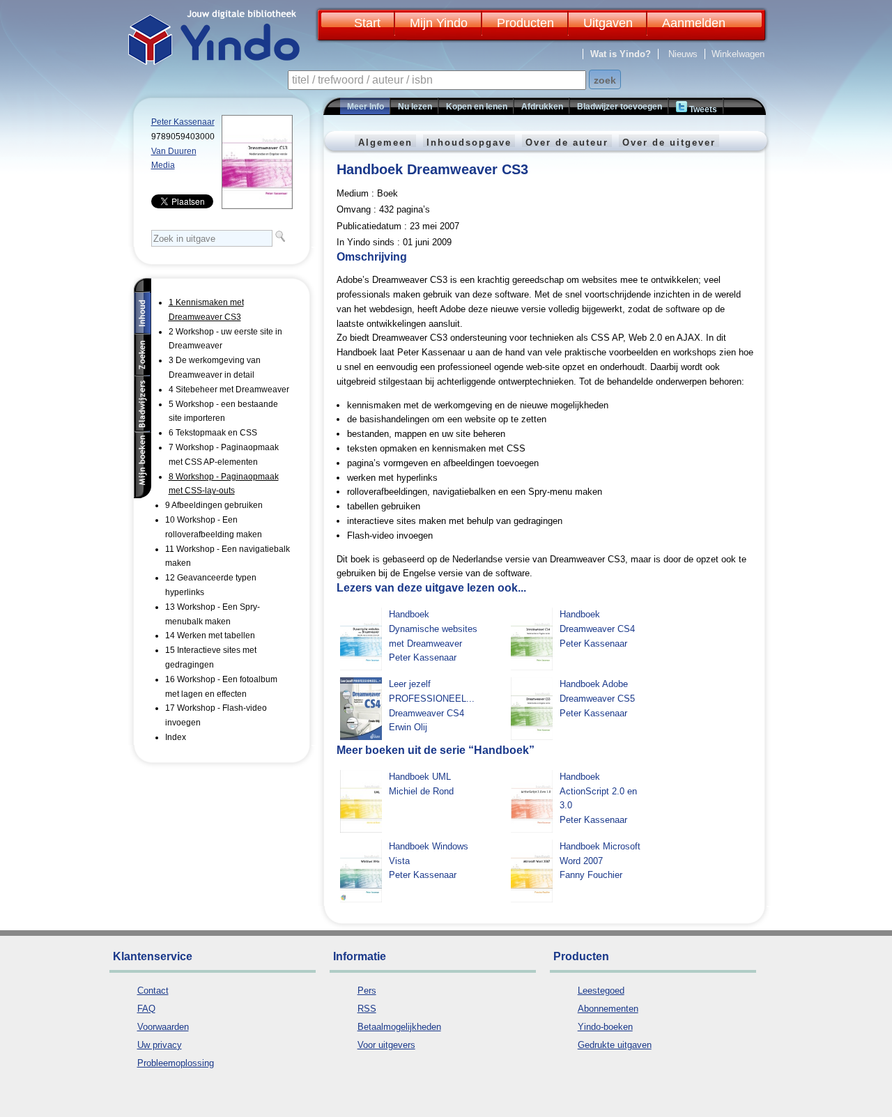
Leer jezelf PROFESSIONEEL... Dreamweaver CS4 (432, 698)
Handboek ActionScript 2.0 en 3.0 (598, 791)
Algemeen (385, 142)
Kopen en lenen (476, 106)
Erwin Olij (408, 727)
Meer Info (365, 106)
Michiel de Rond (421, 791)
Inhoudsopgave (469, 142)
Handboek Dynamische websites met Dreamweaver (433, 629)
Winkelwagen (738, 54)
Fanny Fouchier (591, 875)
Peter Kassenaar (183, 122)
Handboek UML (420, 776)
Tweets (702, 109)
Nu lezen (415, 106)
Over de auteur (566, 142)
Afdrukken (542, 106)
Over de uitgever (669, 142)
